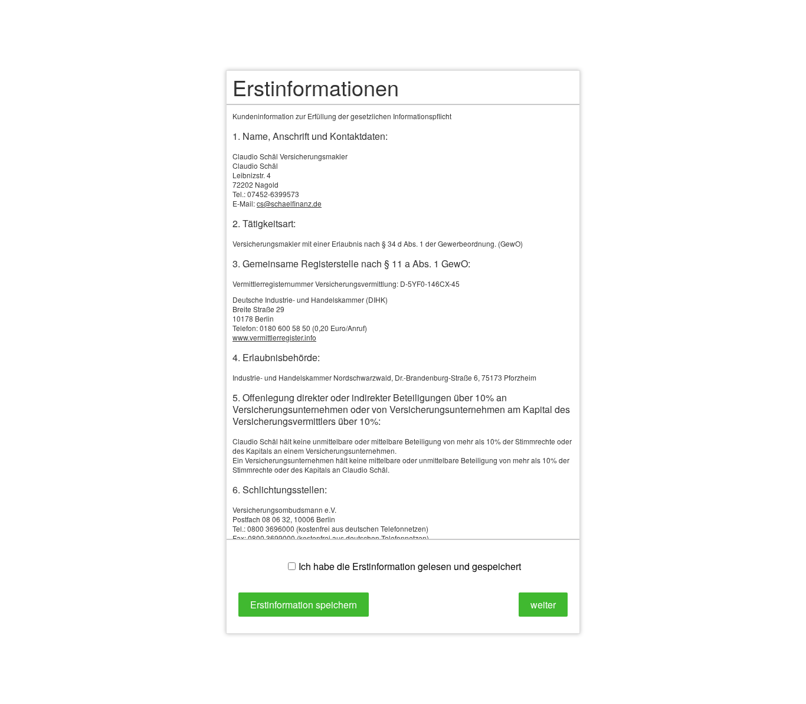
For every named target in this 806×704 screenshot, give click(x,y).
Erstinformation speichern (303, 604)
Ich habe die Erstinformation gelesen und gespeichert (410, 566)
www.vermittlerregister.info (274, 337)
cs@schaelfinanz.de (289, 203)
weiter (543, 604)
